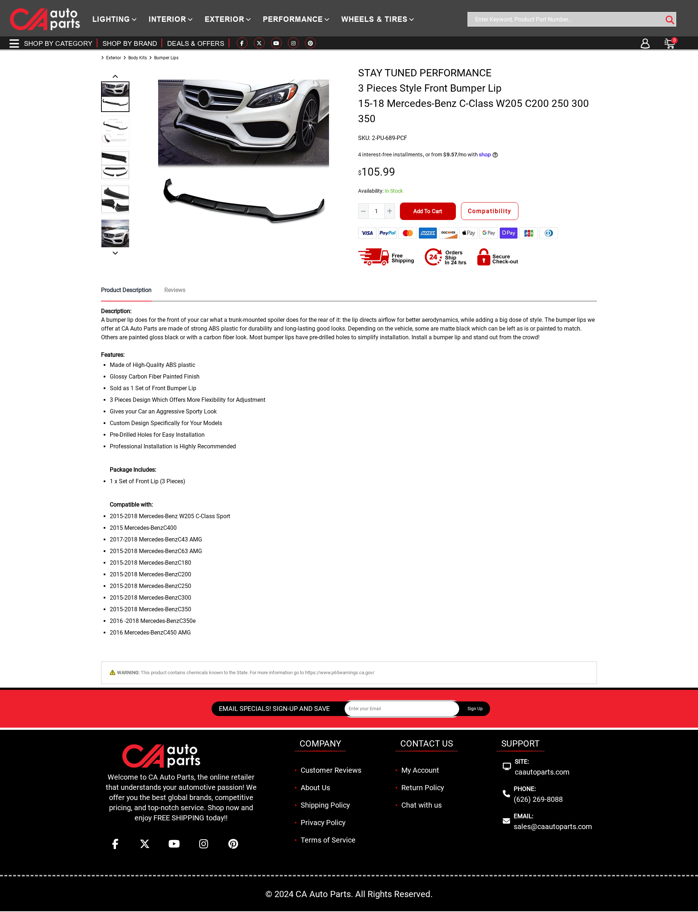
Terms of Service (328, 840)
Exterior (113, 57)
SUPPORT (520, 744)
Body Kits (137, 57)
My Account (420, 770)
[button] (115, 77)
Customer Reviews (331, 770)
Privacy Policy (323, 822)
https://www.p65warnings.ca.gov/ (339, 672)
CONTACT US (426, 744)
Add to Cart (427, 211)
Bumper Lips (166, 57)
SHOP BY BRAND (130, 43)
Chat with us (421, 805)
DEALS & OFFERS (195, 43)
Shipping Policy (325, 805)
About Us (315, 787)
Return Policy (422, 787)
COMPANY (320, 744)
